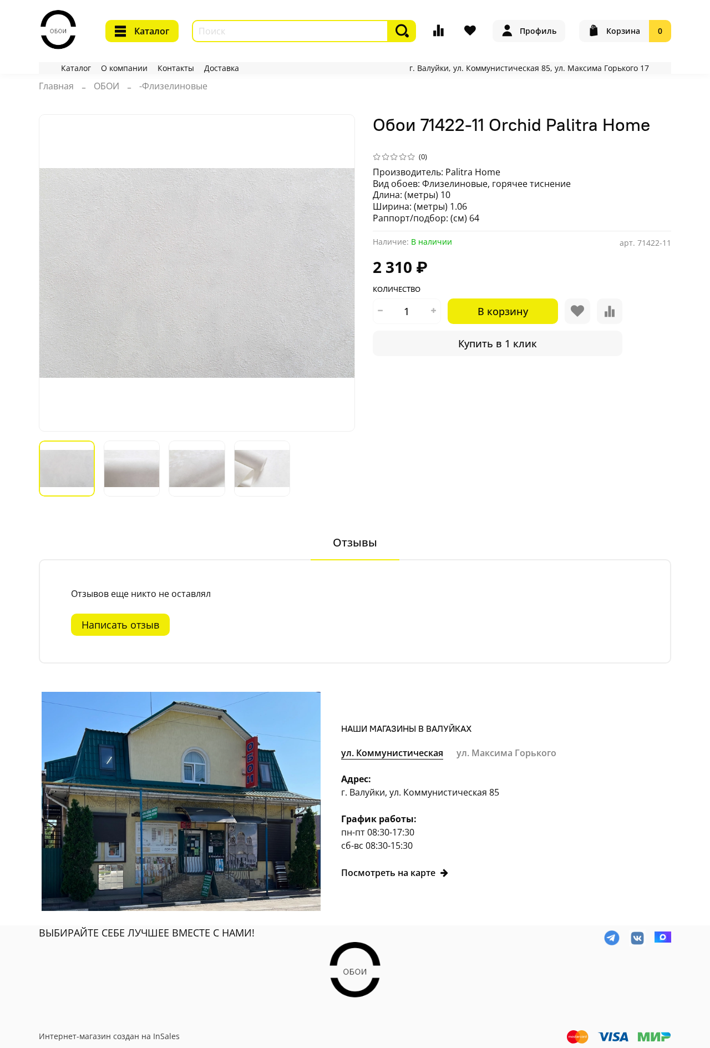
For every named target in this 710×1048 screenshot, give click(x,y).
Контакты (176, 68)
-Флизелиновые (173, 86)
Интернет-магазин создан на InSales (109, 1036)
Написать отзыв (120, 624)
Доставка (221, 68)
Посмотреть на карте (388, 873)
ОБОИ (106, 86)
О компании (124, 68)
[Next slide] (337, 273)
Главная (56, 86)
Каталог (151, 31)
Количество (396, 289)
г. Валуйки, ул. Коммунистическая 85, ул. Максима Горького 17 (529, 68)
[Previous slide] (56, 273)
